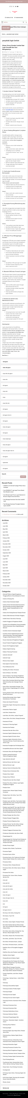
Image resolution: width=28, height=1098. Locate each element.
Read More (4, 355)
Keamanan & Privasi (7, 721)
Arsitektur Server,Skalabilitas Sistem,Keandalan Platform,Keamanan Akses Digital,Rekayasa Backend (14, 626)
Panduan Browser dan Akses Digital (11, 780)
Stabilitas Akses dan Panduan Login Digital (13, 952)
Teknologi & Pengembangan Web (11, 1017)
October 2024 (6, 585)
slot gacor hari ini (7, 910)
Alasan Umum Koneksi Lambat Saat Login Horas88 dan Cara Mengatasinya (13, 47)
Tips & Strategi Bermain (8, 1059)
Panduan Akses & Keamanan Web (11, 771)
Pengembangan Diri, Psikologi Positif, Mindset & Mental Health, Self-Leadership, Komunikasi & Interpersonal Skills (14, 841)
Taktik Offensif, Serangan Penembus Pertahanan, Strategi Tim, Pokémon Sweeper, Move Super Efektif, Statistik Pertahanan (13, 969)
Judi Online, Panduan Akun (9, 712)
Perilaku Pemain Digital (8, 845)
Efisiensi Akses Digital (8, 660)
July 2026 (5, 523)
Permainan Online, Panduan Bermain (11, 865)
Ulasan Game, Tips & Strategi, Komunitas (13, 1067)
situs (4, 397)
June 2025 (5, 562)
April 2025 (5, 568)
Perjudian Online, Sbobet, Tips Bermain (12, 848)
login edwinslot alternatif (9, 759)
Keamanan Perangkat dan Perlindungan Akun (13, 745)
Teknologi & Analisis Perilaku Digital (11, 988)
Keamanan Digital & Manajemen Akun (12, 733)
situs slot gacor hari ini (8, 450)
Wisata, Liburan (6, 1082)
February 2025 (6, 573)
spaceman (5, 462)
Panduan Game (6, 787)
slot (4, 904)
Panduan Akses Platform (9, 777)
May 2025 (5, 564)
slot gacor (5, 385)
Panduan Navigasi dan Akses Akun (11, 815)
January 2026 (6, 541)
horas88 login (9, 109)
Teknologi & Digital (7, 991)
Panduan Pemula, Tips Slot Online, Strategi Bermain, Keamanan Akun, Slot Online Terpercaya (13, 825)
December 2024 (6, 579)
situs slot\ (5, 901)
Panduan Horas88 (7, 798)
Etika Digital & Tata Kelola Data (10, 663)
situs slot (5, 379)
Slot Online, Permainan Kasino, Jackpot (12, 941)
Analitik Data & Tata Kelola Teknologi (12, 618)
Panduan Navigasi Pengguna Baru (11, 818)
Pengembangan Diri (7, 836)
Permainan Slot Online (8, 872)
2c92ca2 (5, 52)
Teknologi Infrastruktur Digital (10, 1044)
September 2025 (7, 553)
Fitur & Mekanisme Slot (8, 666)
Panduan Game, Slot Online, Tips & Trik (12, 795)
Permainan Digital (7, 851)
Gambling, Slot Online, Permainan (11, 669)
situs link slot (6, 403)
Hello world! (20, 514)
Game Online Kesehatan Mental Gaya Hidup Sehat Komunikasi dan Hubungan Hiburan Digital (13, 682)
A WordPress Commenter (9, 514)
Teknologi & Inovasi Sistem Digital (11, 997)
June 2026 (5, 526)
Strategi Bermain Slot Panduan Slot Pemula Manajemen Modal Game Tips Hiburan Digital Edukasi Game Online (14, 962)
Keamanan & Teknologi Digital (10, 724)
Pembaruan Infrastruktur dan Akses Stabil (13, 833)
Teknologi (5, 982)
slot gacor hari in (7, 415)
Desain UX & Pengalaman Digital (10, 646)
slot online (5, 919)
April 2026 (5, 532)
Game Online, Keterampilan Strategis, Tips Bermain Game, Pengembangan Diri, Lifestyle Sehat (13, 688)
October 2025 (6, 550)
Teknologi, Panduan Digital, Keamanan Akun (13, 1056)
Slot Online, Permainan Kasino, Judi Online (13, 944)
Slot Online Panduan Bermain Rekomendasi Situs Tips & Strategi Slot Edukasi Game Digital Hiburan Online (14, 926)
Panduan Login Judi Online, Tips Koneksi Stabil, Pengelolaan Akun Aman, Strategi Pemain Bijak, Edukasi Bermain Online (14, 802)
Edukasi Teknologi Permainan (10, 652)
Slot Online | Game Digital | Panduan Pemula (13, 921)
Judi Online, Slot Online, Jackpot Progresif (13, 715)
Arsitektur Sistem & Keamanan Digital (12, 630)
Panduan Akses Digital (8, 774)
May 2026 (5, 529)
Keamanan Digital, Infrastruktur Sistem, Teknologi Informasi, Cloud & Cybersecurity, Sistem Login (13, 741)
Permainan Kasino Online (9, 854)
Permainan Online (7, 862)
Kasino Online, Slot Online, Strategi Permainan (14, 718)
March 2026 (6, 535)
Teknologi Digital (7, 1027)
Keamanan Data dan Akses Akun (11, 730)
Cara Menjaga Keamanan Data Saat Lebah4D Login (14, 1)
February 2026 (6, 538)
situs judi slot (6, 883)
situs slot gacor (6, 427)
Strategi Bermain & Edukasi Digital (11, 958)
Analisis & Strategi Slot (8, 598)
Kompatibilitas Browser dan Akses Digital (13, 748)
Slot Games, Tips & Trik (8, 916)
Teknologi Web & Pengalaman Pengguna (12, 1050)
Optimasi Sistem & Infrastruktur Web (11, 768)
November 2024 (6, 582)
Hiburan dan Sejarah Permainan (10, 702)
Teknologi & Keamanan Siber (10, 1008)
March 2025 (6, 570)
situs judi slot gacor (7, 886)
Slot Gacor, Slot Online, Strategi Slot (11, 913)
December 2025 (6, 544)
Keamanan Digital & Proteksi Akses (11, 736)
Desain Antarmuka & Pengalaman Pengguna (13, 640)
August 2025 (6, 556)
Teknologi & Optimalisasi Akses (10, 1011)
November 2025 (6, 547)
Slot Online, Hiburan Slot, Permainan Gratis (13, 935)
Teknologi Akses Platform (9, 1024)
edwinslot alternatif (7, 655)
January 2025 (6, 576)
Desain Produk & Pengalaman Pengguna (12, 643)
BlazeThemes (17, 1095)
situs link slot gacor (7, 373)
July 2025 (5, 559)
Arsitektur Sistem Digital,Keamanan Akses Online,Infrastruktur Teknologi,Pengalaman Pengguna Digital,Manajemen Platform (13, 635)
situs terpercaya (7, 439)
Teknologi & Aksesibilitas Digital (11, 985)
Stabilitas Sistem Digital (9, 955)
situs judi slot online (8, 889)
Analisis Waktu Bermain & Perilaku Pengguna (13, 615)
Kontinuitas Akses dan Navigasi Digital (12, 751)
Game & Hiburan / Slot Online (10, 672)
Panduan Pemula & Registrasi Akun (11, 821)
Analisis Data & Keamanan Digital (11, 601)
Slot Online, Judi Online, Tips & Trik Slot (12, 938)
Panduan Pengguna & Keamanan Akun (12, 830)
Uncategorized (6, 1070)
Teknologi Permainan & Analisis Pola (12, 1047)
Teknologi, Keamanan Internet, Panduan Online (14, 1053)
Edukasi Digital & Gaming (9, 649)
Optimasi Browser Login (8, 765)
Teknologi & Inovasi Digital (9, 994)
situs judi (5, 880)
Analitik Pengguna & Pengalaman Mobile (12, 621)
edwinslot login (6, 657)
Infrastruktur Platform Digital (10, 709)
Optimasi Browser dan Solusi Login (11, 762)
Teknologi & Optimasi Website (10, 1014)
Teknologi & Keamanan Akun (10, 1005)
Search (4, 474)
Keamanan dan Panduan (8, 727)
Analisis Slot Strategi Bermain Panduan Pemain (14, 612)
